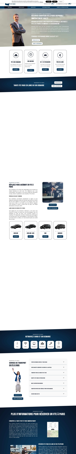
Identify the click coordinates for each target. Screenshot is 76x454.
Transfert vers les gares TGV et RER (39, 372)
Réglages (41, 2)
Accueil (10, 7)
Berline (16, 233)
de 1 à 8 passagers (45, 62)
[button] (48, 362)
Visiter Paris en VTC (35, 394)
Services (33, 7)
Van (45, 233)
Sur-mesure (30, 61)
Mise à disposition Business (37, 383)
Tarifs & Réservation (62, 7)
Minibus (60, 233)
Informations (46, 7)
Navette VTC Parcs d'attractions (38, 378)
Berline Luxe (30, 233)
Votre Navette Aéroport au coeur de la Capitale (41, 367)
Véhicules (21, 7)
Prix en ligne (60, 62)
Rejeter (55, 1)
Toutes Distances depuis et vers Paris (39, 362)
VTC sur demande (16, 62)
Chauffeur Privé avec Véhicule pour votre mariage (42, 388)
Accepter (48, 1)
